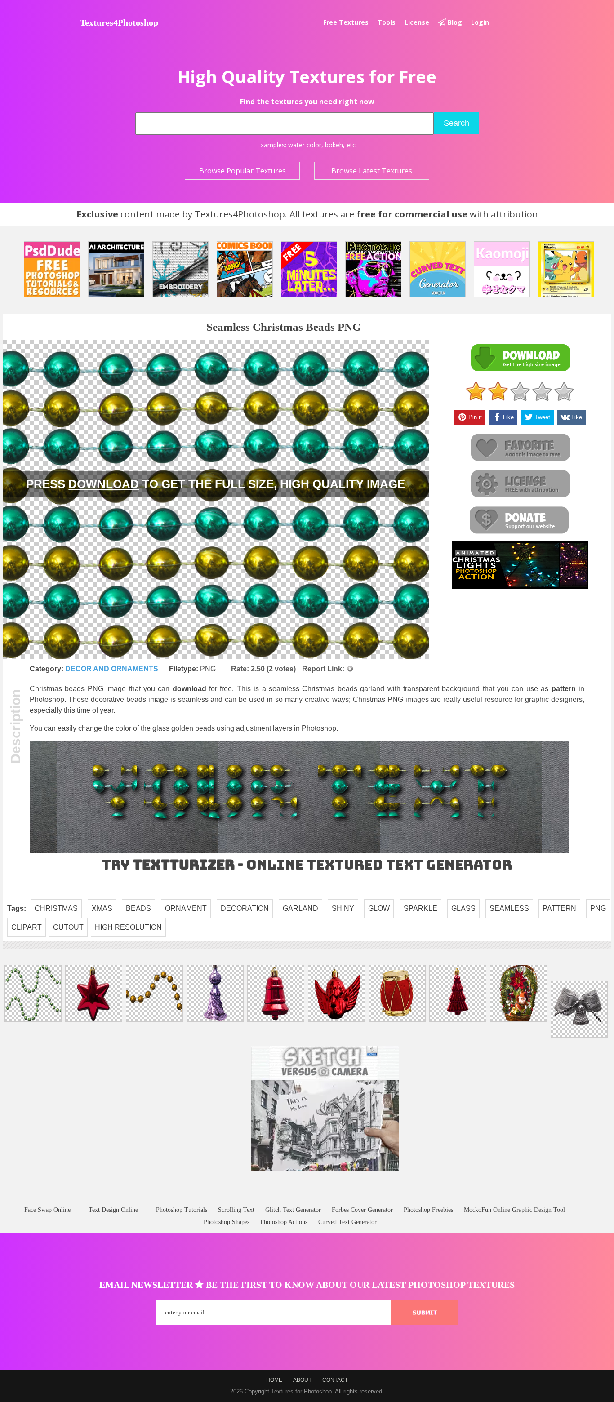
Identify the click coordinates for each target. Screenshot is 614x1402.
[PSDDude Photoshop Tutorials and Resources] (52, 269)
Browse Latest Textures (371, 171)
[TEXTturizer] (299, 851)
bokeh (334, 145)
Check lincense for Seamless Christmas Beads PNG (520, 484)
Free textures (346, 22)
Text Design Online (113, 1210)
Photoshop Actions (283, 1222)
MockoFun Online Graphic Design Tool (514, 1210)
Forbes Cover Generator (362, 1210)
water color (304, 145)
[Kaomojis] (502, 269)
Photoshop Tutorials (181, 1210)
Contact (335, 1380)
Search (456, 123)
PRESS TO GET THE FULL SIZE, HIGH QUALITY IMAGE (215, 484)
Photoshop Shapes (226, 1222)
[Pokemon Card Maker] (566, 269)
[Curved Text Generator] (437, 269)
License (417, 22)
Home (274, 1380)
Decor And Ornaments (111, 669)
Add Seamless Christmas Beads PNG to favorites (520, 448)
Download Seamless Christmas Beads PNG (520, 358)
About (302, 1380)
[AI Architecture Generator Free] (116, 269)
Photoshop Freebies (428, 1210)
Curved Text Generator (347, 1222)
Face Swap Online (47, 1210)
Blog (454, 22)
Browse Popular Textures (242, 171)
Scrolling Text (236, 1210)
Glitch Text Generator (293, 1210)
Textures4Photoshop (119, 22)
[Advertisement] (307, 1197)
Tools (387, 22)
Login (480, 22)
